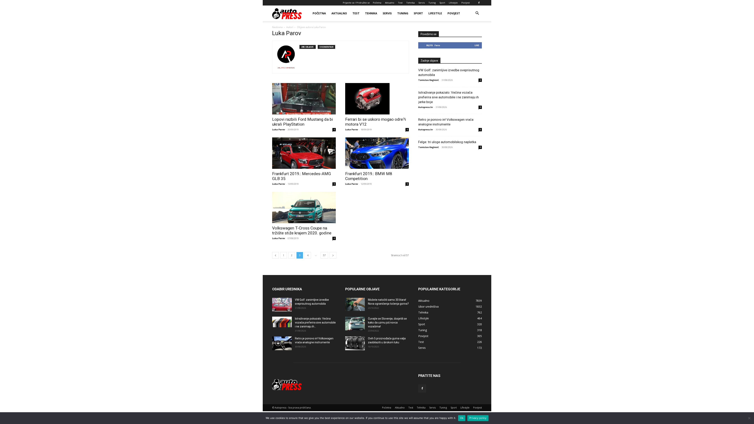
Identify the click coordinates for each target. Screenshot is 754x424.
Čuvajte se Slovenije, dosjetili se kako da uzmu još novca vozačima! (387, 322)
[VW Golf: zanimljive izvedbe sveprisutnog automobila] (282, 305)
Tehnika (410, 2)
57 (324, 255)
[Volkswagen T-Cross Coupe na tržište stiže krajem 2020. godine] (304, 207)
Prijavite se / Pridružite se (356, 2)
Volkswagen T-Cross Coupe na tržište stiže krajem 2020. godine (301, 230)
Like (477, 45)
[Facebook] (479, 2)
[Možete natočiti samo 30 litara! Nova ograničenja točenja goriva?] (355, 304)
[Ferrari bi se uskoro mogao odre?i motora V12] (377, 98)
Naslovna (277, 27)
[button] (477, 14)
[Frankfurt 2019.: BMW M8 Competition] (377, 153)
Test (400, 2)
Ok (462, 417)
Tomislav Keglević (428, 80)
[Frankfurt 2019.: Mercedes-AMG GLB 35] (304, 153)
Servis (421, 2)
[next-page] (333, 255)
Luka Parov (278, 129)
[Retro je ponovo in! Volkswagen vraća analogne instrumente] (282, 343)
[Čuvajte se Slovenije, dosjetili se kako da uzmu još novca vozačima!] (355, 323)
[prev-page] (275, 255)
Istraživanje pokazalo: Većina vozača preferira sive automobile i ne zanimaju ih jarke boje (448, 97)
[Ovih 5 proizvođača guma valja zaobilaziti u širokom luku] (355, 343)
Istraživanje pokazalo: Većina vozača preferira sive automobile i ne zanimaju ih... (315, 322)
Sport (442, 2)
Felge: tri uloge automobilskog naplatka (447, 142)
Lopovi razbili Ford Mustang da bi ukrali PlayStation (302, 122)
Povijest (465, 2)
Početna (377, 2)
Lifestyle (453, 2)
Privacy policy (478, 417)
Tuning (432, 2)
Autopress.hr (425, 107)
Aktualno (389, 2)
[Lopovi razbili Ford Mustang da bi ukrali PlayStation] (304, 98)
